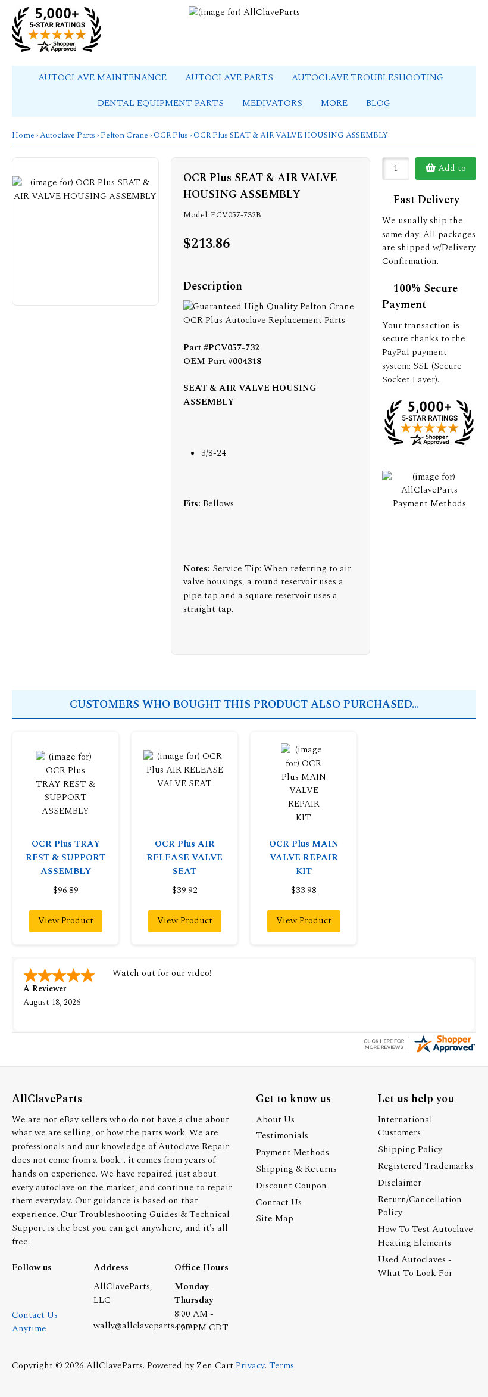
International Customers (405, 1126)
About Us (275, 1120)
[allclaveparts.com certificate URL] (419, 1052)
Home (23, 135)
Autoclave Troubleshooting (369, 78)
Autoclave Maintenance (103, 78)
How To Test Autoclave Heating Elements (425, 1236)
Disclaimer (399, 1183)
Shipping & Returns (296, 1169)
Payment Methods (292, 1152)
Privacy (250, 1366)
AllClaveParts (114, 1366)
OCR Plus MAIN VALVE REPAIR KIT (304, 857)
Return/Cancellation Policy (420, 1206)
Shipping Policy (410, 1149)
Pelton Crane (124, 135)
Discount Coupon (291, 1186)
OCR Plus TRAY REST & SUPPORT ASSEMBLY (65, 857)
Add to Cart (451, 170)
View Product (65, 921)
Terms (281, 1366)
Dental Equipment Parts (162, 103)
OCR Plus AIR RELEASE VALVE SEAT (184, 857)
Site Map (274, 1218)
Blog (378, 103)
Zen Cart (214, 1366)
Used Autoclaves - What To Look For (415, 1266)
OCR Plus (171, 135)
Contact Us (279, 1202)
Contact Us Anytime (35, 1322)
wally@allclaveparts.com (142, 1326)
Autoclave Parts (230, 78)
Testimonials (282, 1136)
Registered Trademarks (425, 1166)
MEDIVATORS (273, 103)
